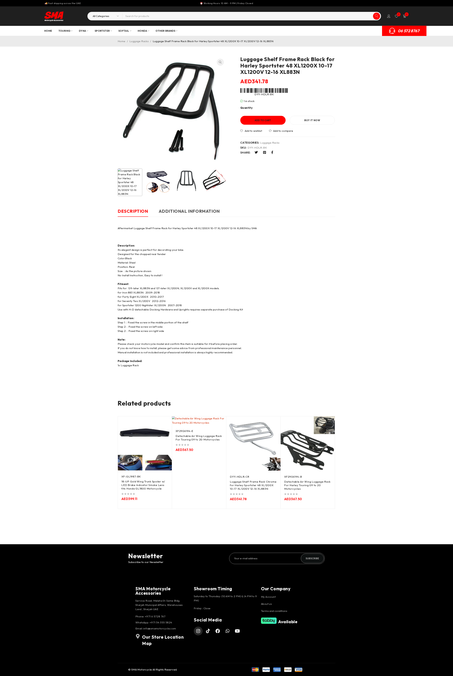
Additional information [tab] (189, 211)
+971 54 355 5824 (161, 622)
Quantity (246, 107)
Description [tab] (133, 211)
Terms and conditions (274, 611)
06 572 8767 (408, 30)
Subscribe (312, 558)
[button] (220, 62)
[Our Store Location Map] (137, 636)
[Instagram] (198, 631)
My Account (268, 596)
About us (266, 604)
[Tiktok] (207, 631)
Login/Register (389, 16)
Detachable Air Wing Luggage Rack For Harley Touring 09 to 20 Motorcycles (307, 485)
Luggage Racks (139, 41)
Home (121, 41)
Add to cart (263, 120)
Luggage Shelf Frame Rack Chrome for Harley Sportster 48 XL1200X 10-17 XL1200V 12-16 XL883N (253, 485)
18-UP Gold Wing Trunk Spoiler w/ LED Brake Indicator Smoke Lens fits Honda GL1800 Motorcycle (143, 485)
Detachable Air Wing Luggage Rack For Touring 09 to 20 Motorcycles (199, 437)
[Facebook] (217, 631)
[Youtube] (237, 631)
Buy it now (312, 120)
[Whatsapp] (227, 631)
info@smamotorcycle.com (159, 628)
